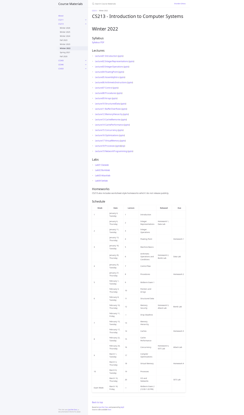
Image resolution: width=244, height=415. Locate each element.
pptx (120, 56)
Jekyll (122, 407)
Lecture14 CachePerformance (109, 124)
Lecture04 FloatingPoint (106, 71)
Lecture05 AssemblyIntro (107, 77)
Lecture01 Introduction (106, 56)
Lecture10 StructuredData (108, 103)
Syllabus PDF (98, 42)
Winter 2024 (65, 36)
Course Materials (70, 4)
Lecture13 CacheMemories (108, 119)
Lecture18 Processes (105, 145)
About (60, 15)
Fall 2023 (63, 40)
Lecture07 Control (104, 87)
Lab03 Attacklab (102, 175)
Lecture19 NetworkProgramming (111, 151)
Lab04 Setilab (101, 180)
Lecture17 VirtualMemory (107, 140)
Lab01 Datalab (102, 165)
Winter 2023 (65, 44)
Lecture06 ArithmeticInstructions (111, 82)
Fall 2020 (63, 56)
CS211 (61, 20)
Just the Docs (72, 410)
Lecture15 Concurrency (106, 130)
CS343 (61, 60)
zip (123, 145)
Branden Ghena (180, 4)
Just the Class (103, 407)
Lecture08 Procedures (106, 93)
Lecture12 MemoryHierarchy (109, 114)
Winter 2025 (65, 32)
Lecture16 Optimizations (107, 135)
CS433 (61, 68)
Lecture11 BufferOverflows (108, 108)
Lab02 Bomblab (102, 170)
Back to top (97, 402)
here (109, 410)
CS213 (61, 24)
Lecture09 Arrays (103, 98)
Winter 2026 (65, 28)
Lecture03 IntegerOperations (109, 66)
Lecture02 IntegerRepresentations (112, 61)
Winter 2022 (65, 48)
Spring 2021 (65, 52)
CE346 (61, 64)
